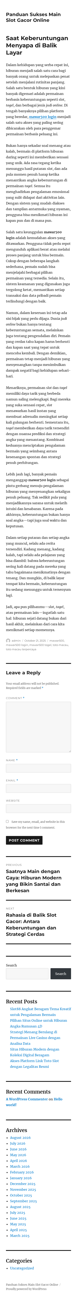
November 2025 (23, 1189)
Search (11, 965)
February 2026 (22, 1172)
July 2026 (17, 1143)
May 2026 (18, 1155)
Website (13, 800)
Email (12, 780)
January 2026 (21, 1178)
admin (16, 640)
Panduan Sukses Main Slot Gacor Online (33, 17)
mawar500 (56, 640)
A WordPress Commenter (27, 1099)
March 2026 (20, 1166)
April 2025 (18, 1230)
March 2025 (20, 1236)
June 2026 (18, 1149)
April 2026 (18, 1161)
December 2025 (23, 1184)
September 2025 (23, 1201)
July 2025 (17, 1213)
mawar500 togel (40, 645)
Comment (15, 698)
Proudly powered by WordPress (26, 1289)
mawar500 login (42, 117)
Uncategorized (22, 1268)
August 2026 (20, 1138)
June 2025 (18, 1218)
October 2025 (21, 1195)
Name (12, 760)
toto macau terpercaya (21, 649)
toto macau (60, 645)
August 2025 (20, 1207)
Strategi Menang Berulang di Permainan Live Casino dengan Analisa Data (35, 1038)
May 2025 (18, 1224)
